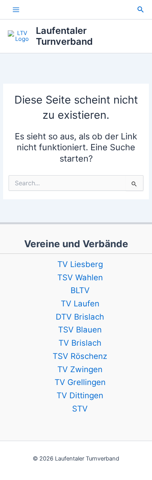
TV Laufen (80, 303)
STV (80, 408)
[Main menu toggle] (16, 10)
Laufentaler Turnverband (64, 36)
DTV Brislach (80, 317)
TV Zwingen (80, 369)
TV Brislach (79, 343)
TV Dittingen (80, 395)
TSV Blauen (80, 329)
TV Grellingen (80, 382)
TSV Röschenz (80, 356)
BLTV (80, 290)
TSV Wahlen (80, 277)
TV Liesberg (80, 264)
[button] (140, 9)
